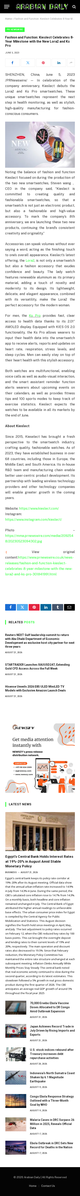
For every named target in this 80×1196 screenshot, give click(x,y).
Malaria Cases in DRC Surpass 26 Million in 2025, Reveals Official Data (52, 1124)
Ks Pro (34, 316)
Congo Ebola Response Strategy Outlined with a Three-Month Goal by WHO (52, 1100)
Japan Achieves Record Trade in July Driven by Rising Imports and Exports (52, 1030)
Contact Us (48, 1185)
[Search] (74, 6)
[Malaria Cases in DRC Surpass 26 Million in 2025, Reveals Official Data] (15, 1124)
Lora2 (30, 261)
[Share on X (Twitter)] (28, 63)
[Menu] (6, 6)
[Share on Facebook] (12, 63)
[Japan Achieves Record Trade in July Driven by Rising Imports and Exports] (15, 1031)
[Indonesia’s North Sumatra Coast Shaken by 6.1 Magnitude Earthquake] (15, 1078)
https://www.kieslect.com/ (39, 508)
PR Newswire (15, 29)
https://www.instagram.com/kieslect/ (33, 520)
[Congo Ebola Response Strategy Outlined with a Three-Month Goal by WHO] (15, 1101)
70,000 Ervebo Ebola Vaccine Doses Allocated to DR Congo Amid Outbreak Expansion (50, 1007)
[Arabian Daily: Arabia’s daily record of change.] (42, 6)
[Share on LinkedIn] (59, 63)
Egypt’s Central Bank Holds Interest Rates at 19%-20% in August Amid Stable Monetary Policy (39, 861)
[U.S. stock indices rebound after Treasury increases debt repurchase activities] (15, 1054)
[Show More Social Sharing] (71, 63)
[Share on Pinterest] (43, 63)
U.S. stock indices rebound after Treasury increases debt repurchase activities (52, 1054)
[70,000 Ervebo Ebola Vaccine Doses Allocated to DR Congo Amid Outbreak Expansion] (15, 1008)
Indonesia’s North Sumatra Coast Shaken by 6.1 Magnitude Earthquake (52, 1077)
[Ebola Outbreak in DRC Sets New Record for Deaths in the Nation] (15, 1148)
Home (8, 18)
